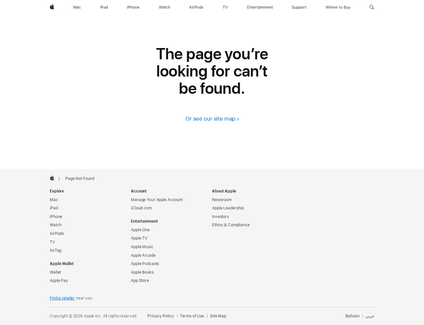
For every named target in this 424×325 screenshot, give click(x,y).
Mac (54, 199)
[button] (372, 7)
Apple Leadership (228, 208)
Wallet (55, 272)
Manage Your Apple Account (157, 199)
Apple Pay (59, 280)
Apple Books (142, 272)
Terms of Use (192, 316)
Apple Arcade (143, 255)
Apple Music (142, 246)
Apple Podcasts (145, 263)
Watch (55, 225)
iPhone (56, 216)
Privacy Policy (160, 316)
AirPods (57, 233)
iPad (54, 208)
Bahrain (352, 316)
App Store (140, 280)
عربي (369, 316)
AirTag (55, 250)
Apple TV (139, 238)
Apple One (140, 230)
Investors (220, 216)
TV (52, 242)
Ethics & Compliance (231, 225)
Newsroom (222, 199)
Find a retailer (62, 298)
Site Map (218, 316)
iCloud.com (141, 208)
